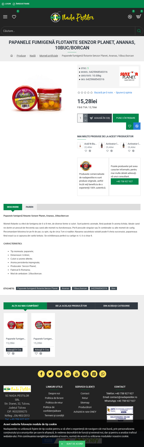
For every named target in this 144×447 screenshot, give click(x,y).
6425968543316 (99, 288)
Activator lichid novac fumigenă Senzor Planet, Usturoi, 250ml (134, 143)
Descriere (13, 207)
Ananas (65, 288)
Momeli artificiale (49, 55)
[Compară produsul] (136, 126)
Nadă (33, 55)
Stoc (113, 288)
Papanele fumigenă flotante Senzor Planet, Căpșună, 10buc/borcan (16, 338)
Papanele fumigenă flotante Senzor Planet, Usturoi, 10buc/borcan (44, 338)
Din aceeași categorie (116, 305)
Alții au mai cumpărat (25, 305)
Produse (21, 55)
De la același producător (71, 305)
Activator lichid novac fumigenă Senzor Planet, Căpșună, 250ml (112, 143)
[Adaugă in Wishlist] (129, 126)
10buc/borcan (80, 288)
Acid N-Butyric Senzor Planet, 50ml (90, 143)
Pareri (29, 207)
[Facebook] (41, 373)
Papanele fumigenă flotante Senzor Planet (37, 288)
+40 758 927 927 (124, 181)
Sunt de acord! (75, 444)
